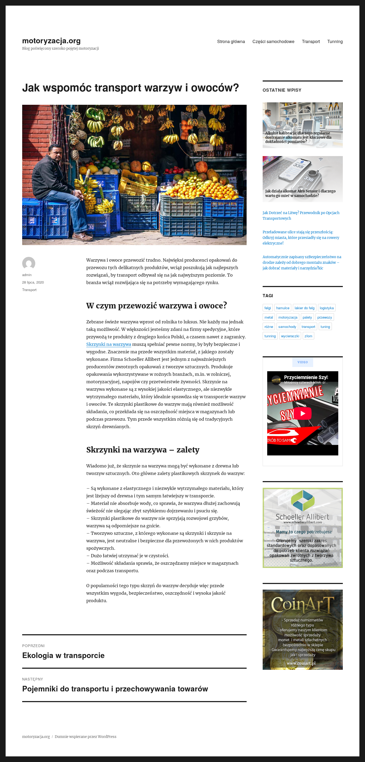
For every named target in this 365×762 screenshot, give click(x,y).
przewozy (324, 317)
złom (308, 335)
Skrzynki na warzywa (108, 344)
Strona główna (231, 41)
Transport (311, 41)
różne (269, 326)
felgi (268, 307)
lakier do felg (304, 307)
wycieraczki (290, 335)
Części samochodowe (273, 41)
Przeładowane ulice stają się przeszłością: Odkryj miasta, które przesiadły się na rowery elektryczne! (301, 238)
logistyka (327, 307)
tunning (270, 335)
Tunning (335, 41)
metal (269, 317)
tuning (325, 326)
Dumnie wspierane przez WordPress (86, 736)
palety (307, 317)
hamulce (282, 307)
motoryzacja (287, 317)
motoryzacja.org (51, 40)
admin (27, 274)
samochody (287, 326)
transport (308, 326)
